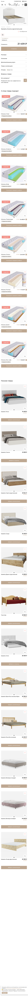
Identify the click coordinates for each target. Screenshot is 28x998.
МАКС (25, 1)
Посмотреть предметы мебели (14, 120)
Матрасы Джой (5, 324)
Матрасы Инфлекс (6, 149)
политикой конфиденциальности (13, 988)
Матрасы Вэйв (5, 184)
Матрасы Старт (5, 114)
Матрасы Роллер (5, 289)
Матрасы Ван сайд (6, 360)
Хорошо (4, 992)
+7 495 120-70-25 (17, 1)
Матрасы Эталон (5, 254)
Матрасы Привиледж (7, 219)
